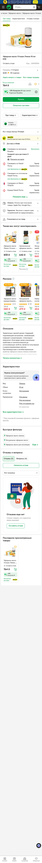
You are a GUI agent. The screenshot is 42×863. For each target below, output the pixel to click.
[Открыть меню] (3, 7)
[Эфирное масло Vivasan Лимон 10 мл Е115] (10, 552)
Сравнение (24, 860)
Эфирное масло (15, 13)
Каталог (4, 860)
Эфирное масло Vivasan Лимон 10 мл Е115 (10, 562)
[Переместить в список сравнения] (30, 84)
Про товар (6, 19)
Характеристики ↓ (30, 115)
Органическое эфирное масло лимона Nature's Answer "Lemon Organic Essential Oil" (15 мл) (25, 247)
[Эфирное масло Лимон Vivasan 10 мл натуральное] (10, 237)
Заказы (14, 860)
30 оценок (14, 73)
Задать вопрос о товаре (12, 77)
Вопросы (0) (21, 459)
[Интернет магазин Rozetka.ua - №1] (9, 7)
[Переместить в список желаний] (35, 84)
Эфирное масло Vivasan (31, 13)
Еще (35, 445)
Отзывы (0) (8, 459)
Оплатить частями (21, 106)
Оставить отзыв (16, 526)
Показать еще (19, 197)
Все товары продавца (31, 77)
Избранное (36, 860)
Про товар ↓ (10, 115)
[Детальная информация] (13, 279)
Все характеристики (13, 412)
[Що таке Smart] (6, 25)
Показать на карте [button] (17, 159)
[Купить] (15, 255)
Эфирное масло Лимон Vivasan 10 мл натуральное (10, 247)
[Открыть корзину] (38, 7)
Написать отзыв (21, 465)
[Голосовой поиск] (34, 7)
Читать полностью (12, 358)
